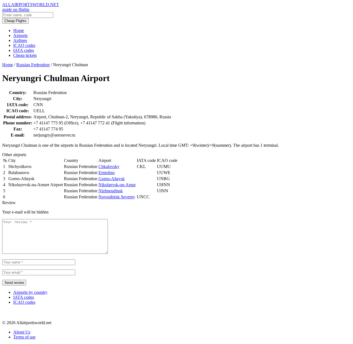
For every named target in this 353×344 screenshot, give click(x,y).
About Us (21, 332)
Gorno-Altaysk (111, 178)
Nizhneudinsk (110, 190)
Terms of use (24, 337)
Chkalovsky (108, 166)
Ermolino (106, 172)
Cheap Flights (15, 21)
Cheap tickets (25, 55)
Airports (20, 35)
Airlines (20, 40)
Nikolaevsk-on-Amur (117, 184)
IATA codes (23, 50)
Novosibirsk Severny (116, 196)
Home (18, 30)
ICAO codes (24, 45)
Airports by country (30, 292)
